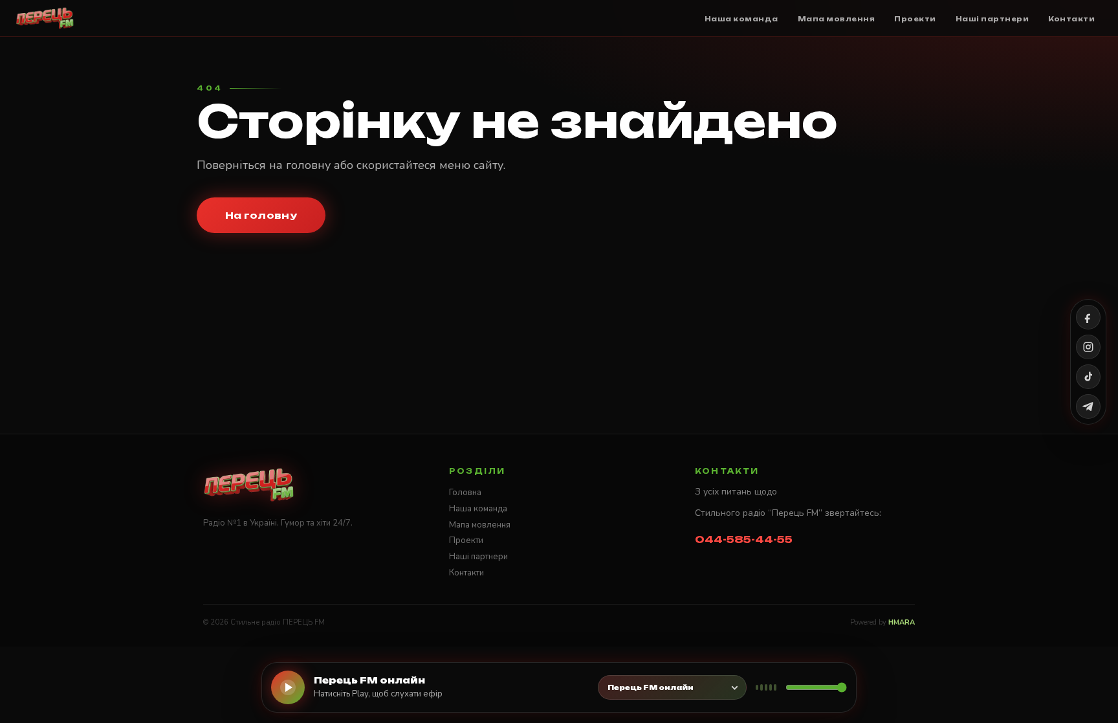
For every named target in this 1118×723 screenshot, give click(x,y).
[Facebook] (1088, 317)
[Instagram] (1088, 347)
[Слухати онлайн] (288, 687)
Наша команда (478, 509)
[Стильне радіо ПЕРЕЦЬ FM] (45, 18)
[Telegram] (1088, 406)
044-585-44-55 (744, 539)
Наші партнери (478, 556)
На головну (261, 215)
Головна (465, 492)
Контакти (466, 573)
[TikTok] (1088, 376)
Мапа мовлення (479, 525)
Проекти (466, 540)
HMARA (901, 622)
